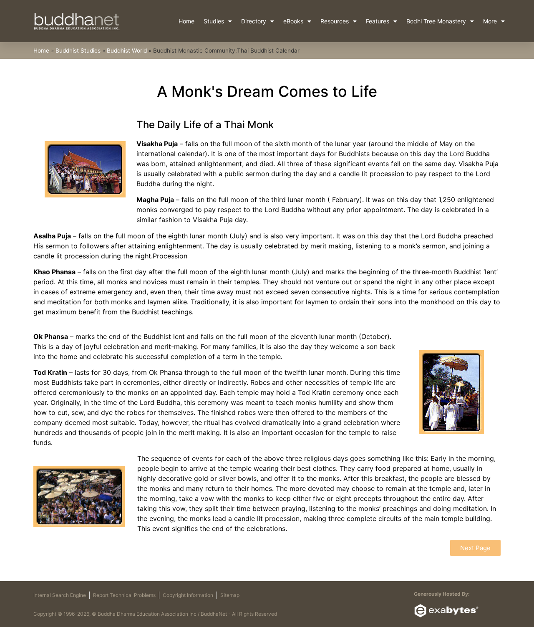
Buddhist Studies (78, 50)
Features (377, 21)
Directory (253, 21)
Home (186, 21)
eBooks (293, 21)
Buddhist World (127, 50)
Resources (334, 21)
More (490, 21)
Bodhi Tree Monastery (436, 21)
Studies (214, 21)
